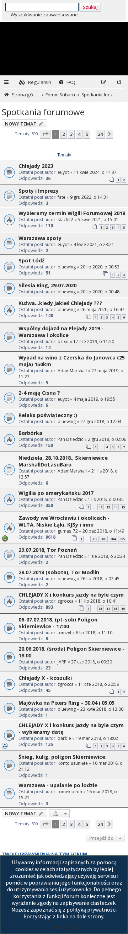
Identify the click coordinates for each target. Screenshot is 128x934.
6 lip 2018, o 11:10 (94, 633)
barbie (64, 738)
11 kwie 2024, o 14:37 (95, 172)
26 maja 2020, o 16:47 (102, 309)
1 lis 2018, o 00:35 (106, 499)
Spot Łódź (31, 260)
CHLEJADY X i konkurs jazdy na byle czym (71, 594)
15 (123, 507)
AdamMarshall (72, 371)
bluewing (67, 267)
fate (61, 197)
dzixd (63, 341)
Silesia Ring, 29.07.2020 (47, 285)
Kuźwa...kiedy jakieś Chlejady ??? (60, 303)
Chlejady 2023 (35, 165)
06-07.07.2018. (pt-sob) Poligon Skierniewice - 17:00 (57, 623)
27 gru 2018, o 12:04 (100, 421)
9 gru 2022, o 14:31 (89, 197)
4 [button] (79, 134)
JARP (62, 662)
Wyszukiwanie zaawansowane (44, 14)
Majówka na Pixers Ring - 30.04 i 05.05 (66, 702)
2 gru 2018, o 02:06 (107, 439)
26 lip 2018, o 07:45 (99, 579)
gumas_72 (68, 531)
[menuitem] (35, 82)
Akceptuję (64, 926)
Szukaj (90, 7)
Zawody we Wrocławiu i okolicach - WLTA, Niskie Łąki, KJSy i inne (64, 521)
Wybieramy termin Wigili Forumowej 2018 (71, 213)
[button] (45, 134)
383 (103, 539)
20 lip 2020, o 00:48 (99, 292)
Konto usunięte (73, 763)
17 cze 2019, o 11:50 (93, 341)
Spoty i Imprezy (38, 190)
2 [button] (63, 134)
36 (123, 608)
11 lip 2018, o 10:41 (97, 601)
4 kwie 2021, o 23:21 (94, 244)
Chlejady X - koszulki (45, 677)
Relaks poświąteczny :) (47, 415)
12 (100, 507)
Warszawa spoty (40, 238)
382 (94, 539)
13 (108, 507)
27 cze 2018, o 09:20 (91, 662)
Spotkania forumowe (43, 112)
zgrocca (66, 601)
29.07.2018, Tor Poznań (47, 549)
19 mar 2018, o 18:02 (97, 738)
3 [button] (71, 134)
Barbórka (30, 432)
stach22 (65, 220)
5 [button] (87, 134)
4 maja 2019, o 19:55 (94, 399)
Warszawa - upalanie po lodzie (57, 785)
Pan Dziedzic (70, 439)
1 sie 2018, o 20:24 (106, 556)
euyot (63, 172)
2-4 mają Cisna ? (39, 392)
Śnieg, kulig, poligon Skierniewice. (62, 756)
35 (115, 608)
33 (100, 608)
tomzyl (64, 633)
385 (122, 539)
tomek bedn (70, 792)
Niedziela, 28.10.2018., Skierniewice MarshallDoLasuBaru (63, 461)
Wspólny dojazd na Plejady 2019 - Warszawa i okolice (60, 331)
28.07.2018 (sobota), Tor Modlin (58, 572)
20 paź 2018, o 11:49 (103, 531)
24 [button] (100, 134)
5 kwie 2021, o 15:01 (98, 220)
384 (113, 539)
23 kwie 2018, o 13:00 (101, 709)
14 (115, 507)
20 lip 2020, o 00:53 (99, 267)
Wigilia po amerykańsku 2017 (56, 493)
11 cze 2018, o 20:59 (98, 684)
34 (108, 608)
